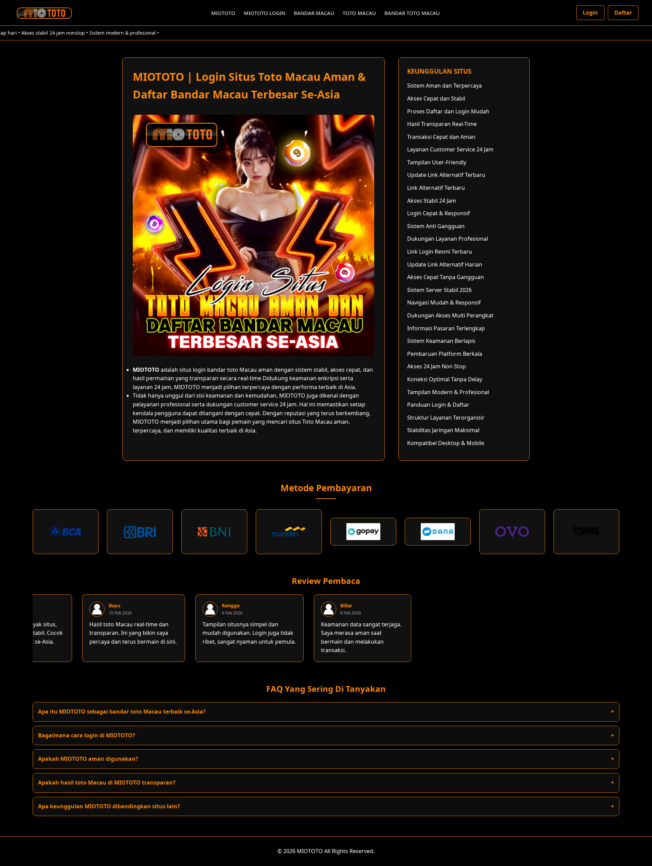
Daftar (623, 12)
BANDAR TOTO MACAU (412, 13)
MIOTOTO (223, 13)
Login (590, 12)
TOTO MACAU (359, 13)
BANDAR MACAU (314, 13)
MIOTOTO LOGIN (264, 13)
